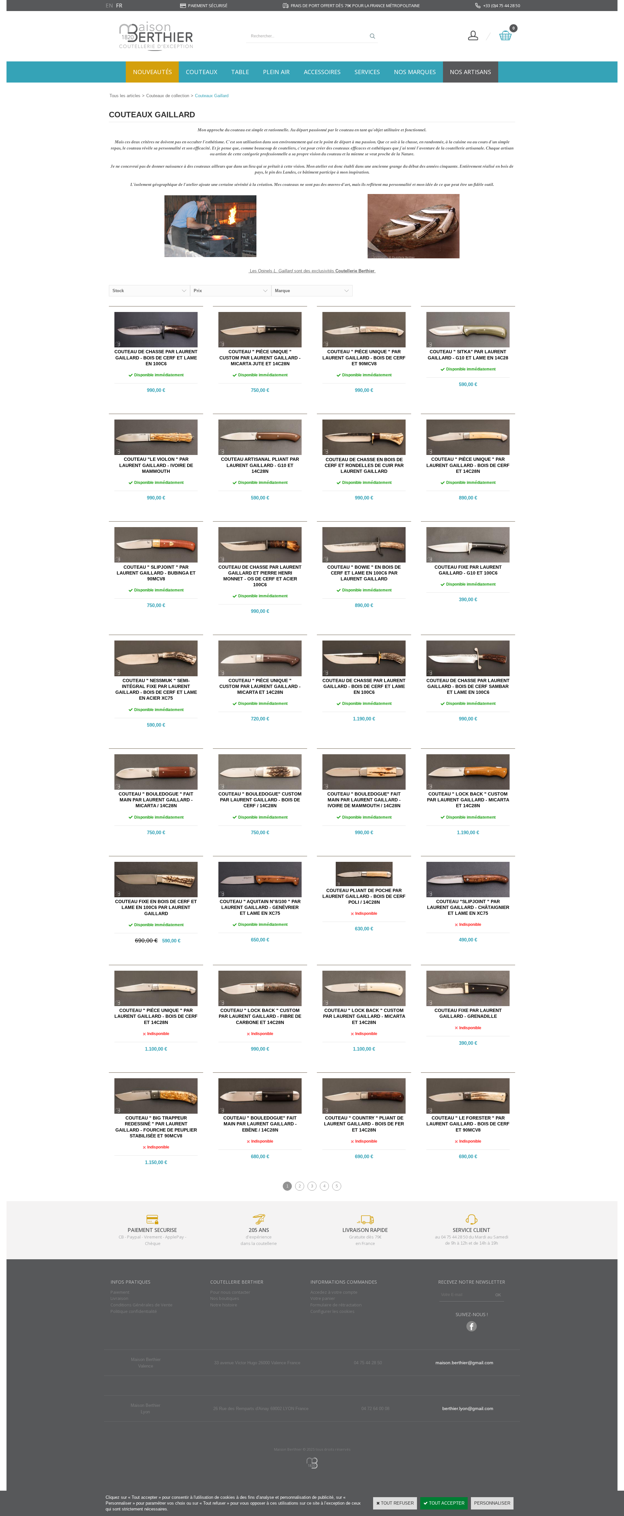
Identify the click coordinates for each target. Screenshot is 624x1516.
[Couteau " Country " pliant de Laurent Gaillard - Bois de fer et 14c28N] (364, 1112)
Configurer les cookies (332, 1311)
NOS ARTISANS (470, 72)
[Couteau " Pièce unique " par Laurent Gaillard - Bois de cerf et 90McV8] (364, 345)
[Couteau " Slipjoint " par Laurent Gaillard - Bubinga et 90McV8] (156, 561)
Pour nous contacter (230, 1292)
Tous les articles (125, 95)
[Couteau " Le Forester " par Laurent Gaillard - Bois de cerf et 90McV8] (468, 1112)
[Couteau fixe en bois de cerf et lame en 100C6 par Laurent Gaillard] (156, 895)
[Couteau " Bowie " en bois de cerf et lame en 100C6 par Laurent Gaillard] (364, 561)
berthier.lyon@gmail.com (467, 1408)
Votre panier (322, 1298)
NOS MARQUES (415, 72)
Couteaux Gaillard (211, 95)
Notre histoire (223, 1305)
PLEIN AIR (276, 72)
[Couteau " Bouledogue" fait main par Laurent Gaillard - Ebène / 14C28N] (260, 1112)
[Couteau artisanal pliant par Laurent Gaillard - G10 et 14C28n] (260, 453)
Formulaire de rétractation (336, 1305)
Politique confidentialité (133, 1311)
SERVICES (367, 72)
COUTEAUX (201, 72)
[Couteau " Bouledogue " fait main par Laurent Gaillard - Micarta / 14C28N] (156, 788)
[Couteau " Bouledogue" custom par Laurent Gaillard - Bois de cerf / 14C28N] (260, 788)
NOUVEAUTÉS (152, 72)
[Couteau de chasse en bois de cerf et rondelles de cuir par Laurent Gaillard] (364, 453)
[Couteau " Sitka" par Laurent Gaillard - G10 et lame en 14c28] (468, 345)
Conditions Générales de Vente (141, 1305)
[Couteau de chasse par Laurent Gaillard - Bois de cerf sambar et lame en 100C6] (468, 674)
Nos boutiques (224, 1298)
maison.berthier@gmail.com (464, 1362)
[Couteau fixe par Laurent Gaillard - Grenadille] (468, 1004)
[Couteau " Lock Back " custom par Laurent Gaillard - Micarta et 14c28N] (468, 788)
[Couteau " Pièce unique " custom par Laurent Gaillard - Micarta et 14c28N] (260, 674)
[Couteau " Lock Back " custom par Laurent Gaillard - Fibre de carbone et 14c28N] (260, 1004)
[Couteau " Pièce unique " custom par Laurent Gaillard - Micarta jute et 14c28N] (260, 345)
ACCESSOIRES (322, 72)
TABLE (240, 72)
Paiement (119, 1292)
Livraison (119, 1298)
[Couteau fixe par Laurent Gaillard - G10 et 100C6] (468, 561)
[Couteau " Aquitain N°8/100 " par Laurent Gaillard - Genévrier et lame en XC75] (260, 895)
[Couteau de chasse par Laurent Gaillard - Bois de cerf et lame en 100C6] (156, 345)
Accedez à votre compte (334, 1292)
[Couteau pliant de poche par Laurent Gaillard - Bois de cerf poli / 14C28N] (364, 884)
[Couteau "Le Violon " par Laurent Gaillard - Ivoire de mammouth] (156, 453)
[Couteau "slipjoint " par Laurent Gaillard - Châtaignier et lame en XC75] (468, 895)
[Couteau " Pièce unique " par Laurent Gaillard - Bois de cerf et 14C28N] (468, 453)
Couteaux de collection (167, 95)
